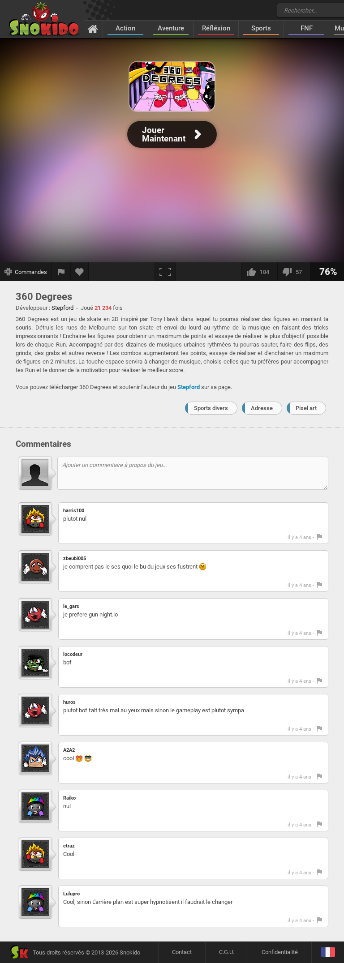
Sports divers (211, 408)
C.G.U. (226, 952)
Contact (182, 952)
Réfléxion (216, 28)
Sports (261, 28)
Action (125, 28)
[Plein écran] (165, 271)
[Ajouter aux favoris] (80, 271)
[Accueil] (93, 28)
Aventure (171, 28)
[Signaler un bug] (61, 271)
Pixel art (306, 408)
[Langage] (327, 952)
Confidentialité (280, 952)
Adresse (262, 408)
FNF (307, 28)
